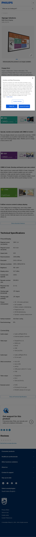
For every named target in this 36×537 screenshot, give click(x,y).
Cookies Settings (17, 101)
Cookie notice (9, 96)
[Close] (33, 78)
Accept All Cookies (24, 106)
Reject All (11, 106)
